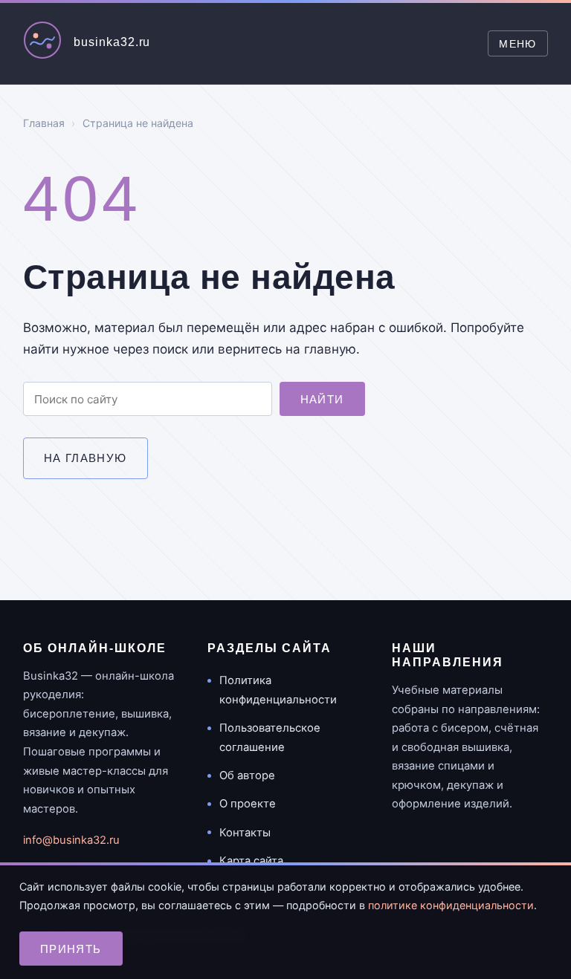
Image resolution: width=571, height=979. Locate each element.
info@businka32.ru (71, 840)
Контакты (245, 832)
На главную (85, 458)
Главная (44, 123)
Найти (322, 399)
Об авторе (247, 775)
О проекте (247, 803)
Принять (71, 949)
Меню (518, 44)
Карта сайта (251, 861)
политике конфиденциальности (451, 905)
